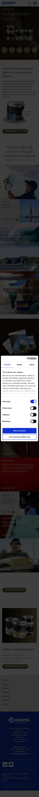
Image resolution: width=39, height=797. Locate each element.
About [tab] (32, 365)
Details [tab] (19, 365)
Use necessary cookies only (19, 437)
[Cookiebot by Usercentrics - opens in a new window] (28, 358)
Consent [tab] (7, 365)
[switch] (33, 408)
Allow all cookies (19, 431)
